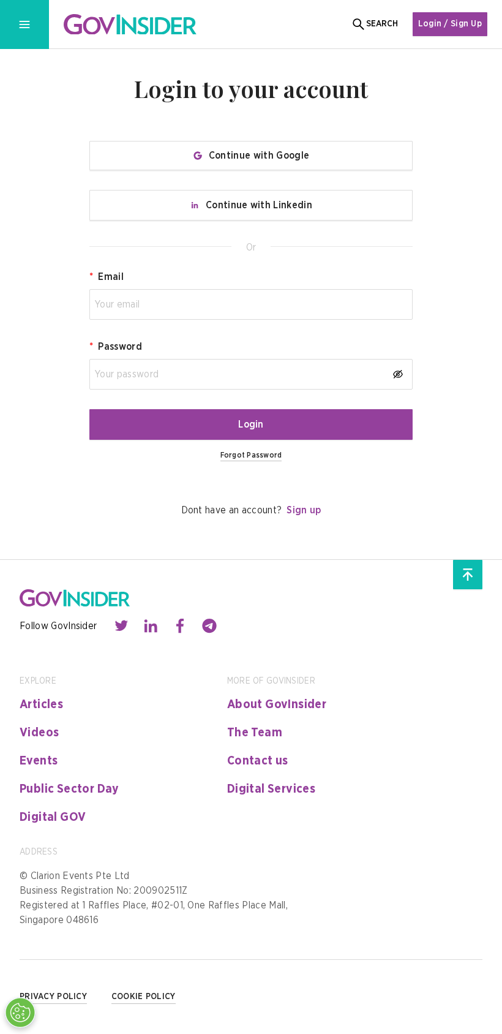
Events (39, 761)
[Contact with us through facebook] (180, 626)
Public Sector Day (69, 789)
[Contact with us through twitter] (121, 626)
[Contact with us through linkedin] (150, 626)
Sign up (304, 510)
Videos (39, 732)
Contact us (257, 761)
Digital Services (271, 789)
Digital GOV (53, 817)
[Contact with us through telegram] (209, 626)
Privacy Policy (53, 996)
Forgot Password (251, 455)
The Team (254, 732)
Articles (41, 704)
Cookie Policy (143, 996)
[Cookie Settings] (20, 1012)
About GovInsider (276, 704)
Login (251, 424)
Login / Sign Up (450, 24)
